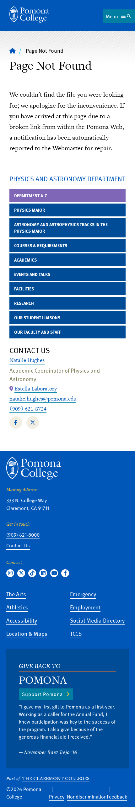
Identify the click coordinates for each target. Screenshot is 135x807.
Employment (85, 607)
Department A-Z (30, 195)
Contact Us (18, 545)
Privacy (56, 796)
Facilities (24, 288)
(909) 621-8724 (27, 408)
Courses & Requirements (40, 245)
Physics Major (29, 210)
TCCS (76, 633)
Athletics (17, 607)
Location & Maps (26, 633)
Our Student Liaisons (37, 317)
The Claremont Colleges (55, 778)
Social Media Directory (97, 620)
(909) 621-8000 (23, 535)
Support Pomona (42, 694)
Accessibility (21, 620)
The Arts (16, 594)
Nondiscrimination (87, 796)
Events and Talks (32, 274)
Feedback (117, 796)
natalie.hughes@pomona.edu (42, 398)
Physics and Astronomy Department (67, 178)
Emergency (83, 594)
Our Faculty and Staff (37, 332)
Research (24, 303)
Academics (25, 260)
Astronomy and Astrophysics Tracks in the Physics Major (61, 227)
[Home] (29, 14)
